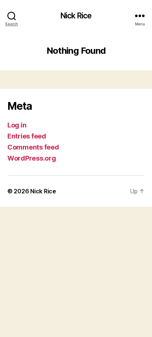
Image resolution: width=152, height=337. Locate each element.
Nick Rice (76, 16)
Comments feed (33, 147)
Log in (16, 125)
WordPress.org (31, 158)
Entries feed (26, 136)
